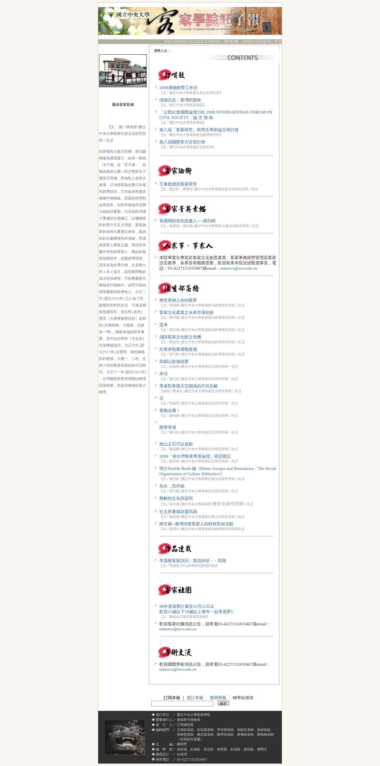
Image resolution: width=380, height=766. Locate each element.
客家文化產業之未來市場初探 (186, 312)
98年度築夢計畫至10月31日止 (186, 606)
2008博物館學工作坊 (178, 88)
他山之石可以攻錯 (176, 444)
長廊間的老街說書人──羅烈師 (187, 221)
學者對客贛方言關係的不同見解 (188, 386)
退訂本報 (195, 698)
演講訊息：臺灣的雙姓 (180, 100)
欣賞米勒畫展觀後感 (178, 349)
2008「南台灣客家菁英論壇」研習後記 (195, 456)
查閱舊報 (218, 698)
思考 (163, 325)
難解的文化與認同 (176, 498)
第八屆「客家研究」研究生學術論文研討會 (199, 130)
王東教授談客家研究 (178, 184)
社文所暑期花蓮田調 (178, 511)
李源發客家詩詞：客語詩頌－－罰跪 (192, 560)
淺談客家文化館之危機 (180, 337)
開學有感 (167, 427)
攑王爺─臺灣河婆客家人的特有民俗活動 (196, 524)
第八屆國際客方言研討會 (182, 142)
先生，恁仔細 (171, 486)
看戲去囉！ (169, 410)
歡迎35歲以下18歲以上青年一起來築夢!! (196, 611)
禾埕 (163, 374)
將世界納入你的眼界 (178, 300)
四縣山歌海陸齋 (174, 361)
